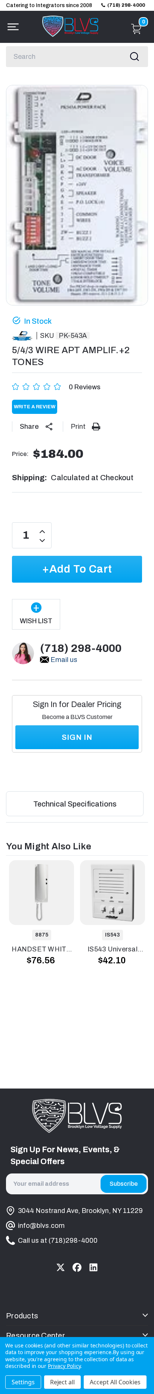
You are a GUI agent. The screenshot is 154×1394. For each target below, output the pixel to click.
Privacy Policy (64, 1365)
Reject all (62, 1382)
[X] (60, 1267)
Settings (23, 1382)
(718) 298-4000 (126, 5)
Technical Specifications (75, 804)
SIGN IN (77, 737)
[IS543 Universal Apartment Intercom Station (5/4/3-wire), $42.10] (112, 892)
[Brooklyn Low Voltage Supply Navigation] (11, 26)
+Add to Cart (77, 569)
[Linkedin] (93, 1267)
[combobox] (77, 56)
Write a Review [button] (34, 406)
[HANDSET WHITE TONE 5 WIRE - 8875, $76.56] (41, 892)
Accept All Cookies (115, 1382)
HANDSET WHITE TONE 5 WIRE (41, 949)
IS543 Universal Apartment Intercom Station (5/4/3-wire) (112, 949)
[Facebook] (77, 1267)
